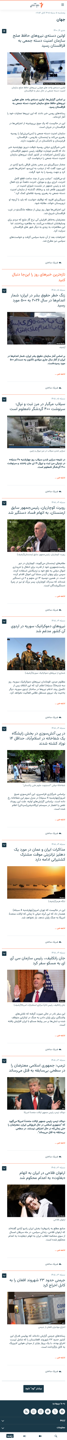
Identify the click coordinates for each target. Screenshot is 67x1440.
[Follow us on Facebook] (62, 1411)
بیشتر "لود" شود (33, 1389)
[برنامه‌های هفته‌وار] (24, 1436)
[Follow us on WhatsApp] (33, 1411)
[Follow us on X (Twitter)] (55, 1411)
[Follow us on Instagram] (41, 1411)
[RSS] (26, 1411)
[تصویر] (40, 1436)
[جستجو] (56, 1436)
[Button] (53, 263)
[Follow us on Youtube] (48, 1411)
